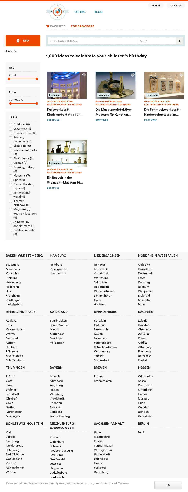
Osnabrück (101, 273)
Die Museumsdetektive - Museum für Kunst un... (114, 112)
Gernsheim (145, 416)
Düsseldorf (145, 269)
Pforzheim (13, 295)
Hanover (99, 264)
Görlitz (142, 342)
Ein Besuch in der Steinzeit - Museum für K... (64, 180)
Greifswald (57, 459)
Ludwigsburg (14, 304)
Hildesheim (101, 286)
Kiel (8, 432)
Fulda (141, 403)
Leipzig (143, 320)
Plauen (142, 338)
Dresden (143, 325)
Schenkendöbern (105, 347)
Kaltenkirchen (15, 467)
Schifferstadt (15, 360)
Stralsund (56, 455)
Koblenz (11, 320)
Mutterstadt (14, 355)
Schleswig (12, 450)
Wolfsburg (101, 278)
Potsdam (100, 320)
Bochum (143, 286)
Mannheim (13, 269)
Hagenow (56, 468)
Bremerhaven (103, 380)
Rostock (55, 437)
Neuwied (12, 338)
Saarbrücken (58, 320)
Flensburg (12, 441)
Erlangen (56, 403)
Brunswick (101, 269)
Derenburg (101, 472)
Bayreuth (56, 407)
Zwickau (144, 333)
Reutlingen (13, 300)
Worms (10, 333)
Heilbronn (12, 286)
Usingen (143, 411)
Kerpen (10, 342)
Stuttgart (12, 264)
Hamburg (56, 264)
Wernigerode (103, 450)
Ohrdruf (11, 398)
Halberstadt (102, 454)
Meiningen (13, 416)
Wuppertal (145, 291)
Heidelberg (13, 282)
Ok (168, 485)
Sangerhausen (103, 445)
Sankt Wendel (59, 325)
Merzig (54, 329)
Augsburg (56, 385)
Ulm (8, 291)
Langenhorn (58, 273)
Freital (142, 360)
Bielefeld (144, 295)
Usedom (55, 463)
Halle (97, 432)
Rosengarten (58, 269)
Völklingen (57, 342)
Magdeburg (102, 436)
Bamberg (56, 411)
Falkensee (100, 338)
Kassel (142, 380)
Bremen (99, 376)
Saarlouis (56, 338)
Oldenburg (57, 441)
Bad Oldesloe (15, 454)
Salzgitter (100, 282)
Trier (9, 325)
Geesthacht (14, 458)
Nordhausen (14, 411)
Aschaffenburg (60, 416)
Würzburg (56, 394)
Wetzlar (143, 407)
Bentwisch (101, 329)
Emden (98, 441)
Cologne (144, 264)
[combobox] (93, 40)
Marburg (144, 398)
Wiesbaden (145, 376)
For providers (82, 26)
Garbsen (99, 304)
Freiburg (11, 278)
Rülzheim (12, 351)
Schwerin (56, 446)
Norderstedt (14, 445)
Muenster (144, 300)
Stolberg (100, 467)
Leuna (98, 463)
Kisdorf (11, 463)
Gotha (10, 407)
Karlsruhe (12, 273)
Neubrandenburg (61, 450)
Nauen (98, 333)
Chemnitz (144, 329)
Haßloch (11, 347)
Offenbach (145, 389)
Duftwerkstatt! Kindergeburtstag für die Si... (63, 112)
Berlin (142, 432)
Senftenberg (102, 342)
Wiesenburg (102, 351)
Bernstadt (144, 355)
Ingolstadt (57, 398)
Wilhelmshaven (104, 291)
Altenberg (145, 347)
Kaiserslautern (15, 329)
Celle (97, 300)
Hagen (54, 389)
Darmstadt (145, 385)
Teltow (99, 355)
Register (175, 5)
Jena (9, 385)
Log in (156, 5)
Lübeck (10, 436)
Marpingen (57, 333)
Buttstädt (12, 394)
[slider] (9, 79)
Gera (9, 380)
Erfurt (10, 376)
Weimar (11, 389)
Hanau (142, 394)
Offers (80, 11)
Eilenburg (144, 351)
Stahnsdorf (101, 360)
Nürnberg (56, 380)
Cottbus (99, 325)
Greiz (9, 403)
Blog (98, 11)
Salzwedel (101, 458)
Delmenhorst (102, 295)
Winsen (11, 472)
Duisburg (144, 282)
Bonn (141, 304)
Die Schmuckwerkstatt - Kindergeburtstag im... (162, 112)
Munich (55, 376)
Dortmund (145, 273)
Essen (142, 278)
